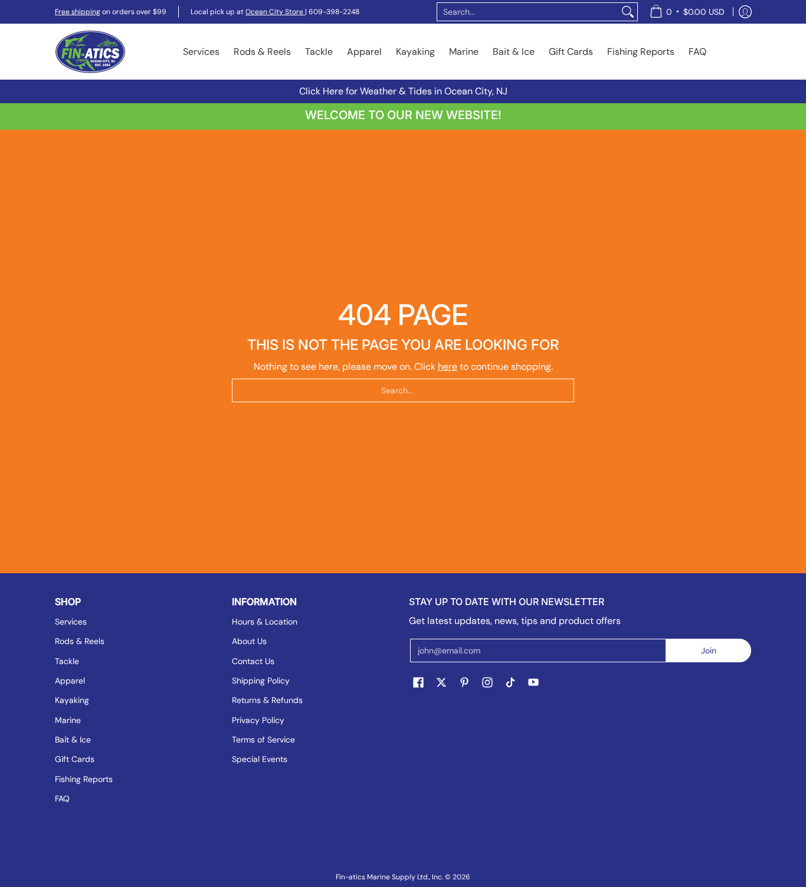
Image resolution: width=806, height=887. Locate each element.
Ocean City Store (275, 12)
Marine (68, 720)
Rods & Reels (79, 641)
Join (708, 650)
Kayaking (72, 700)
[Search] (627, 12)
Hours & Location (264, 621)
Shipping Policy (261, 680)
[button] (418, 683)
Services (71, 621)
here (447, 366)
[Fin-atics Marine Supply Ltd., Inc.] (90, 52)
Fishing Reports (84, 779)
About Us (249, 641)
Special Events (259, 759)
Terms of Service (263, 739)
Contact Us (253, 661)
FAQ (62, 798)
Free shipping (77, 12)
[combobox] (527, 12)
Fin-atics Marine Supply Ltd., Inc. (389, 877)
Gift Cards (74, 759)
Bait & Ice (73, 739)
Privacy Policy (258, 720)
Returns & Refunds (267, 700)
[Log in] (745, 12)
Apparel (70, 680)
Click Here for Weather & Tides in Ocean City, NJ (403, 91)
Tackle (67, 661)
